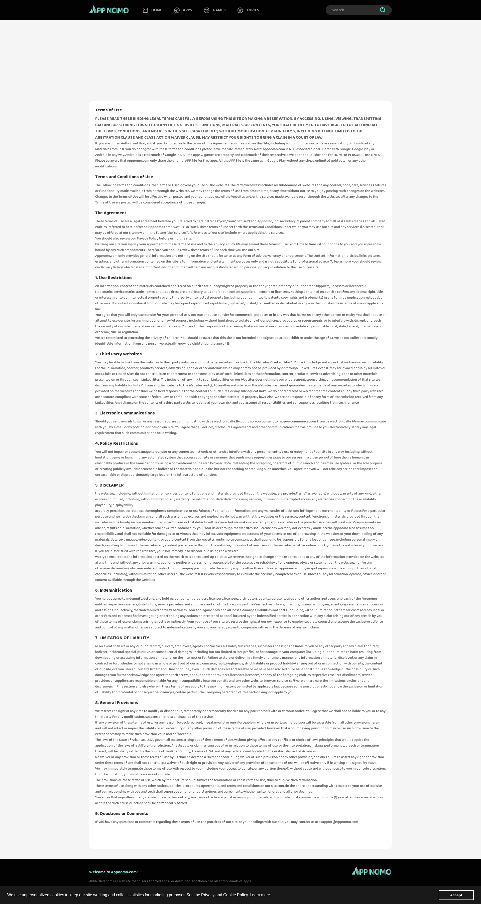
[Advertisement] (240, 57)
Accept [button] (456, 895)
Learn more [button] (260, 895)
